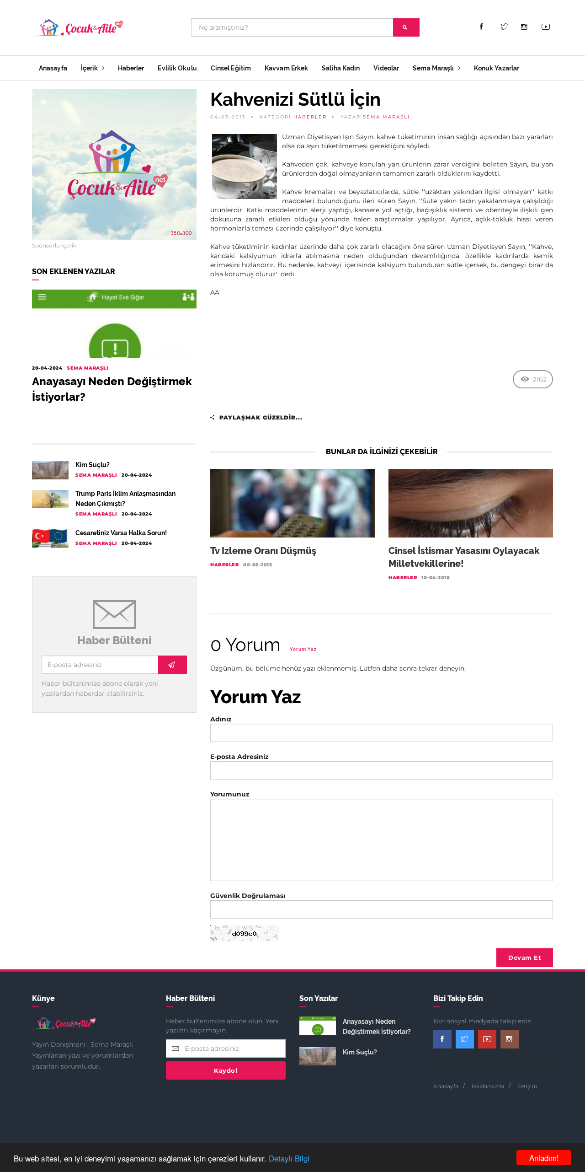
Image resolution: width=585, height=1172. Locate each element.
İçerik (90, 68)
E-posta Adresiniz (239, 757)
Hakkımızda (488, 1086)
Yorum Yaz (303, 649)
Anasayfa (53, 68)
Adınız (221, 719)
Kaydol (225, 1070)
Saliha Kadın (341, 68)
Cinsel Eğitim (231, 68)
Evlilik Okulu (177, 68)
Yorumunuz (230, 794)
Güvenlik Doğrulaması (247, 896)
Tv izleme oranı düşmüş (263, 550)
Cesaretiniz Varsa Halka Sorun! (121, 533)
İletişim (527, 1086)
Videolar (386, 68)
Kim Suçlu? (92, 464)
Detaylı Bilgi (289, 1158)
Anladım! (544, 1157)
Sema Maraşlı (434, 68)
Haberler (131, 68)
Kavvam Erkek (286, 68)
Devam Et (524, 957)
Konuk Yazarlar (496, 68)
